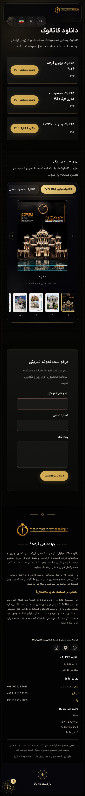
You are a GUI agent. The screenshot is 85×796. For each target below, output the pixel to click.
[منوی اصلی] (11, 21)
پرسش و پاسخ (69, 721)
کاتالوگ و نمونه (69, 727)
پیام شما (63, 437)
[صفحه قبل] (72, 235)
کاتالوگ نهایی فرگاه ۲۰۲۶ (58, 189)
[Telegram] (65, 647)
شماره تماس (60, 415)
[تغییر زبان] (21, 21)
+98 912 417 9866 (17, 700)
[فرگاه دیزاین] (63, 9)
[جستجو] (41, 21)
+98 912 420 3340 (17, 693)
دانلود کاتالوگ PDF (24, 70)
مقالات (74, 715)
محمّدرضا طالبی (22, 756)
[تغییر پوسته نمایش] (31, 21)
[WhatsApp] (74, 647)
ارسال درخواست (54, 476)
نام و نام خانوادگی (57, 394)
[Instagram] (56, 647)
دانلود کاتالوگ (70, 664)
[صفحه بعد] (12, 235)
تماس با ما (72, 732)
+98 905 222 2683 (17, 686)
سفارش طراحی (70, 670)
